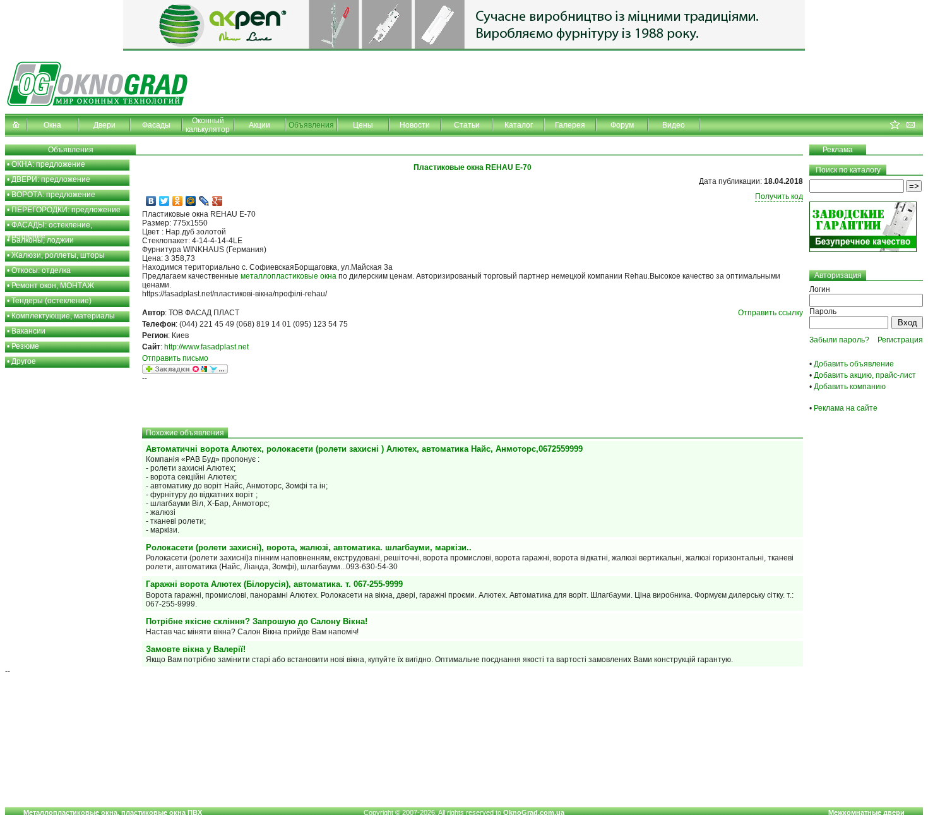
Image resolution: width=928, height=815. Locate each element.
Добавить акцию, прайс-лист (865, 375)
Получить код (779, 196)
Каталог (518, 125)
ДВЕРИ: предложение (50, 179)
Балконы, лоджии (42, 240)
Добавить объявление (854, 363)
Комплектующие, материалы (63, 315)
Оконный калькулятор (208, 125)
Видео (673, 125)
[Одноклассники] (177, 201)
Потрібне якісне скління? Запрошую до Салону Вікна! (256, 621)
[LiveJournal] (204, 201)
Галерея (570, 125)
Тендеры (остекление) (51, 300)
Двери (104, 125)
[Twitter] (164, 201)
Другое (23, 361)
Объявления (311, 125)
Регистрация (900, 339)
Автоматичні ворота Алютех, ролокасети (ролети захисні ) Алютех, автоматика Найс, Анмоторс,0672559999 (364, 449)
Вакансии (28, 331)
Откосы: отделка (41, 270)
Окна (52, 125)
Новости (415, 125)
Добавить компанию (850, 386)
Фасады (156, 125)
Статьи (467, 125)
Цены (363, 125)
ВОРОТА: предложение (53, 194)
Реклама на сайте (845, 408)
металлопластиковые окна (288, 276)
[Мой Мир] (191, 201)
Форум (622, 125)
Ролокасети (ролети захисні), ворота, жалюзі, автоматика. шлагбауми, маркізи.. (309, 547)
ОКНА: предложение (48, 164)
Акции (259, 125)
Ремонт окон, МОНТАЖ (52, 285)
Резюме (25, 346)
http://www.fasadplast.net (206, 346)
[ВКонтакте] (151, 201)
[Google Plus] (217, 201)
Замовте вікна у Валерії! (196, 649)
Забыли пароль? (839, 339)
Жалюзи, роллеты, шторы (58, 255)
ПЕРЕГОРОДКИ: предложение (66, 209)
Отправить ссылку (770, 312)
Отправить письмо (175, 358)
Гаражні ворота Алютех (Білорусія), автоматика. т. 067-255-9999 (274, 584)
